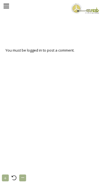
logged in (34, 50)
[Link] (84, 8)
